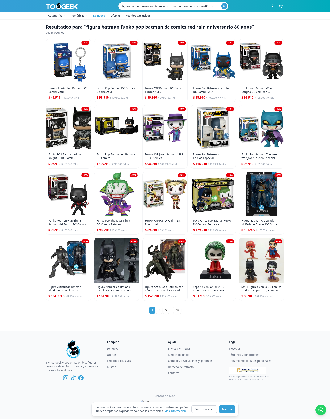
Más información (175, 411)
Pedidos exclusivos (138, 15)
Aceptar (227, 409)
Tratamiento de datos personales (250, 361)
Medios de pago (178, 354)
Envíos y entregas (179, 348)
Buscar (111, 367)
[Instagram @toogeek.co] (65, 377)
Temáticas (77, 15)
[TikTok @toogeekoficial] (73, 377)
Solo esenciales (204, 409)
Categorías (55, 15)
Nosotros (235, 348)
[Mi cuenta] (272, 6)
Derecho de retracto (181, 367)
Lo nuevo (99, 15)
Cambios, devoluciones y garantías (190, 361)
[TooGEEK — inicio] (62, 6)
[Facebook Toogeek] (81, 377)
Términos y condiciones (244, 354)
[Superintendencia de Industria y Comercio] (247, 370)
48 (177, 310)
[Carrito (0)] (280, 6)
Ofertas (115, 15)
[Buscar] (224, 6)
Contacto (173, 373)
